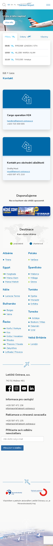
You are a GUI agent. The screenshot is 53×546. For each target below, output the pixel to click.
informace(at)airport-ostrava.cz (20, 408)
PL (15, 5)
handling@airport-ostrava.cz (20, 121)
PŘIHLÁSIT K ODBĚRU (12, 448)
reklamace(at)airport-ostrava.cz (20, 423)
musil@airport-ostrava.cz (18, 171)
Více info (9, 22)
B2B (4, 73)
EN (12, 5)
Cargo (11, 73)
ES (18, 5)
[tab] (10, 36)
